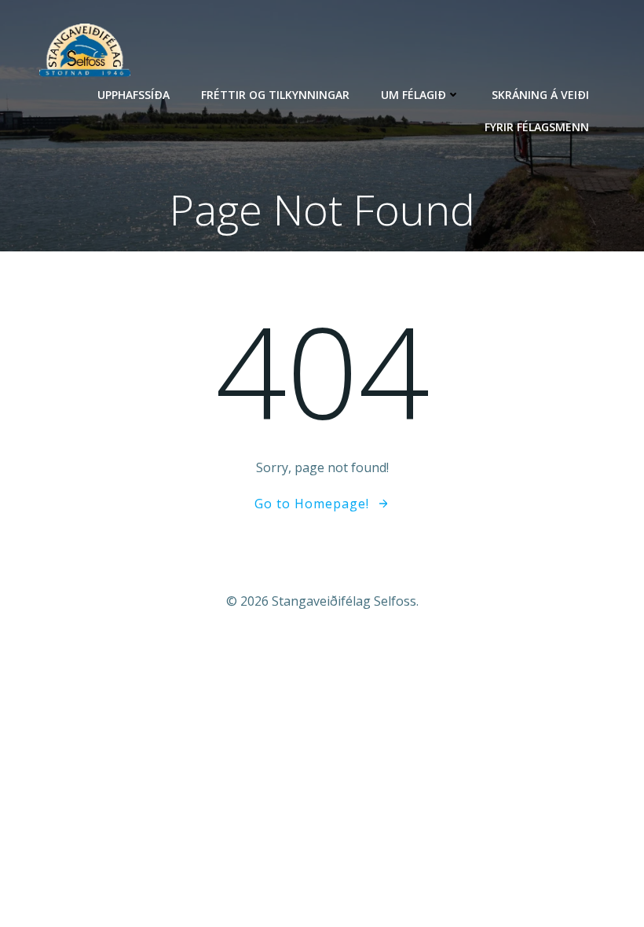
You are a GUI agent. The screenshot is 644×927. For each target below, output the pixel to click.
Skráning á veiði (540, 94)
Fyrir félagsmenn (537, 126)
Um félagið (413, 94)
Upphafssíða (133, 94)
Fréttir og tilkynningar (275, 94)
